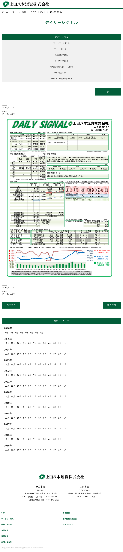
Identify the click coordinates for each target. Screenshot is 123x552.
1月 (41, 332)
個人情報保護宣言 (70, 519)
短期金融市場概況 (61, 55)
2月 (36, 332)
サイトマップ (68, 524)
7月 (11, 332)
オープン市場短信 (61, 61)
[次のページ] (6, 105)
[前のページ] (3, 105)
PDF (108, 92)
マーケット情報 (19, 12)
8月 (6, 332)
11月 (13, 343)
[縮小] (3, 111)
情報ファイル (6, 524)
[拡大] (6, 111)
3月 (31, 332)
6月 (16, 332)
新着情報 (66, 513)
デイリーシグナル (38, 12)
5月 (21, 332)
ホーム (5, 12)
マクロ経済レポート (61, 73)
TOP (3, 513)
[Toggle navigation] (118, 4)
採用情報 (4, 536)
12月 (7, 343)
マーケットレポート (61, 49)
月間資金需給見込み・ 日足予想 (61, 67)
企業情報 (4, 530)
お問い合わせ (6, 542)
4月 (26, 332)
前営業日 (11, 305)
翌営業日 (111, 305)
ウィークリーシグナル (61, 43)
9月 (25, 343)
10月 (19, 343)
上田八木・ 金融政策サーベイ (61, 78)
